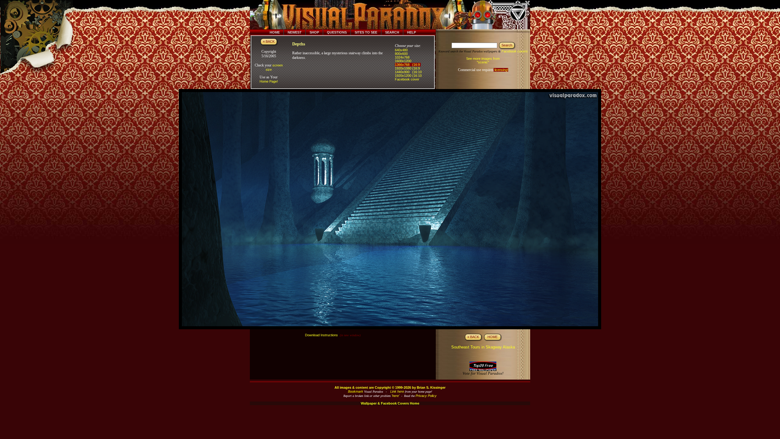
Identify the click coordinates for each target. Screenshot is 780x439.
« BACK (269, 41)
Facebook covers (515, 51)
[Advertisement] (394, 14)
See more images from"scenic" (483, 60)
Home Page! (269, 81)
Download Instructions (321, 335)
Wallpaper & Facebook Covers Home (390, 403)
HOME (492, 337)
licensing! (501, 70)
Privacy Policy (426, 396)
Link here (397, 391)
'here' (395, 396)
